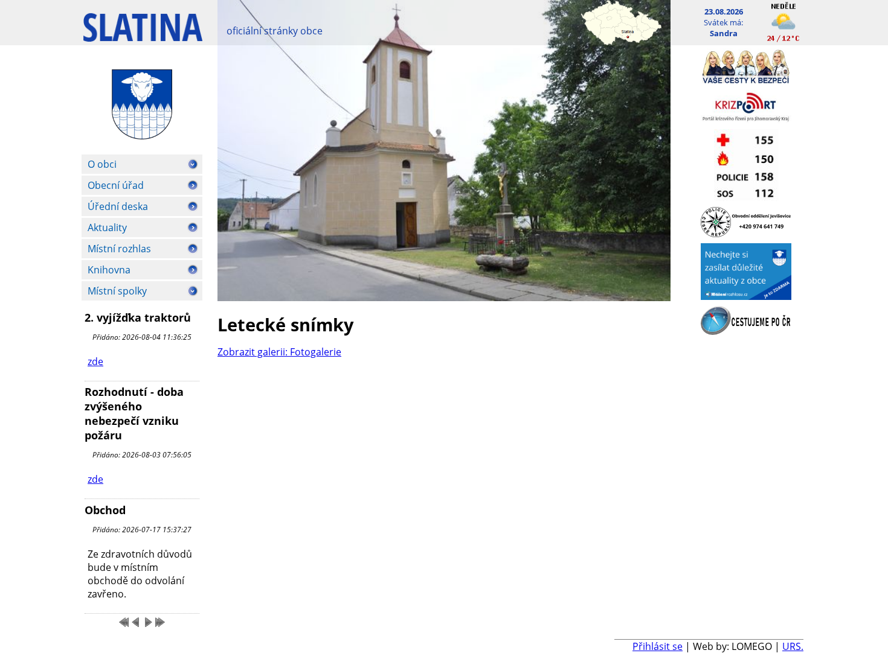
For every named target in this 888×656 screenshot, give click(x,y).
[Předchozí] (136, 622)
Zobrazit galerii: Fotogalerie (279, 351)
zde (95, 361)
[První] (124, 622)
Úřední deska (118, 206)
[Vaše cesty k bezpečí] (746, 80)
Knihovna (109, 269)
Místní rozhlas (119, 248)
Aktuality (107, 227)
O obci (102, 164)
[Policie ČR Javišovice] (746, 233)
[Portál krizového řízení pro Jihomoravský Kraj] (746, 119)
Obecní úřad (116, 185)
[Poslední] (160, 622)
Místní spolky (117, 291)
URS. (792, 646)
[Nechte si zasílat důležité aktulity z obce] (746, 296)
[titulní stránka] (142, 33)
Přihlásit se (657, 646)
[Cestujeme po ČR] (746, 331)
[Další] (148, 622)
